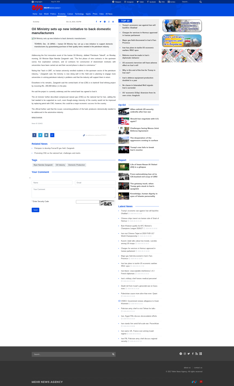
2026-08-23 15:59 (129, 281)
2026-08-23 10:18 (129, 319)
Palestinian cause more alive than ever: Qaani (139, 294)
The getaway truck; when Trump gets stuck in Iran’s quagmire (142, 186)
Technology (79, 14)
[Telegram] (181, 353)
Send (35, 210)
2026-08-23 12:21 (137, 303)
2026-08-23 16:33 (143, 273)
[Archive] (200, 353)
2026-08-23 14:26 (133, 288)
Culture (70, 14)
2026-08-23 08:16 (135, 334)
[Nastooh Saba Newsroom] (193, 382)
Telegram (118, 2)
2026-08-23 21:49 (136, 221)
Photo (95, 14)
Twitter (141, 2)
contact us (198, 368)
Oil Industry (60, 165)
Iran (40, 14)
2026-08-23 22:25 (136, 213)
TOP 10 (125, 20)
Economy (62, 14)
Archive (172, 2)
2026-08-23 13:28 (129, 296)
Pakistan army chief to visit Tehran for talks (138, 308)
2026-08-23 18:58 (143, 251)
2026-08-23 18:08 (136, 258)
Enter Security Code (40, 201)
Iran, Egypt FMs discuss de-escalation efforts (139, 316)
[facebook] (192, 353)
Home (35, 14)
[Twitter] (188, 353)
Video (101, 14)
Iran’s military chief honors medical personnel (139, 278)
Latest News (125, 206)
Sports (88, 14)
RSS (163, 2)
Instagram (130, 2)
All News (109, 14)
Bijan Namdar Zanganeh (43, 165)
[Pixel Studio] (199, 382)
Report (122, 160)
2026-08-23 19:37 (143, 243)
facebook (152, 2)
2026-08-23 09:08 (129, 326)
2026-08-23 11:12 (129, 311)
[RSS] (196, 353)
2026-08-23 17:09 (138, 266)
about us (187, 368)
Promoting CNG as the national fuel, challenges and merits (57, 153)
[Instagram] (184, 353)
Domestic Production (76, 165)
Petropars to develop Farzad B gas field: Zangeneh (54, 148)
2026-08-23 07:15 (136, 341)
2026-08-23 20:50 (151, 228)
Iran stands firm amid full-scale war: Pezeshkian (140, 324)
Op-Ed (122, 105)
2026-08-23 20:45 (146, 236)
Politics (53, 14)
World (46, 14)
